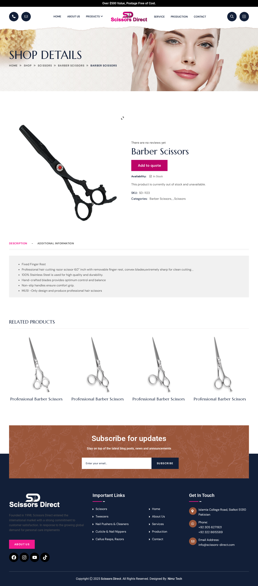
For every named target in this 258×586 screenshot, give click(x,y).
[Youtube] (34, 557)
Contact (200, 16)
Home (57, 16)
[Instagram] (24, 557)
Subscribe (165, 463)
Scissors (45, 65)
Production (179, 16)
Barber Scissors (71, 65)
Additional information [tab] (55, 243)
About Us (73, 16)
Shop (28, 65)
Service (159, 16)
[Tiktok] (45, 557)
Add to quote (149, 165)
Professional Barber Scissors (36, 399)
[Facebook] (14, 557)
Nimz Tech (175, 579)
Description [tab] (18, 243)
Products (93, 16)
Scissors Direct (111, 579)
